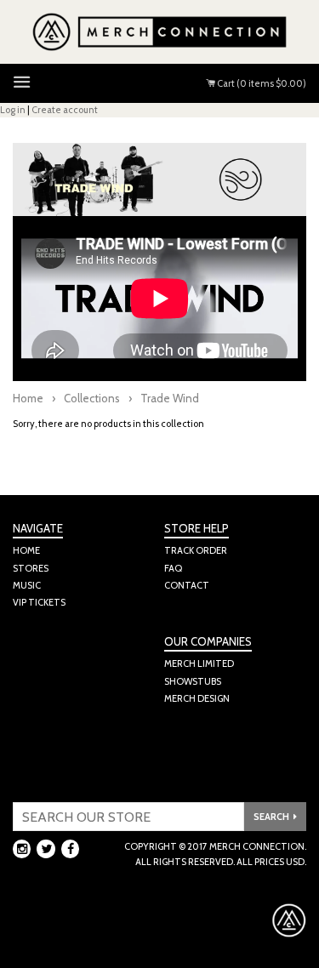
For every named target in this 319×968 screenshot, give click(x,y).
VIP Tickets (39, 602)
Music (27, 585)
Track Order (195, 550)
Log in (13, 110)
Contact (186, 585)
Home (28, 398)
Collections (92, 398)
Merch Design (197, 698)
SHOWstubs (192, 681)
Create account (64, 110)
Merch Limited (199, 663)
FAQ (173, 568)
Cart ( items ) (260, 83)
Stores (30, 568)
